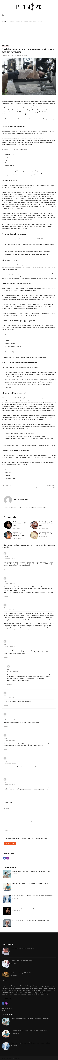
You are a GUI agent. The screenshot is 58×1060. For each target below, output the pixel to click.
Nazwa (6, 821)
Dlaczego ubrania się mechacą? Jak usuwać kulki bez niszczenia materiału (31, 871)
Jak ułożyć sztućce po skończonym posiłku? (22, 960)
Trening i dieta (5, 45)
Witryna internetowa (9, 830)
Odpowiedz (6, 569)
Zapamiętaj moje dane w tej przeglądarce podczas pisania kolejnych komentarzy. (26, 838)
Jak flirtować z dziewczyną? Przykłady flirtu (22, 973)
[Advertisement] (29, 33)
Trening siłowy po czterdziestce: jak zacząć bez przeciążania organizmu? (20, 533)
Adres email (33, 821)
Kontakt (4, 1010)
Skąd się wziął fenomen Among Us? (45, 487)
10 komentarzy (25, 55)
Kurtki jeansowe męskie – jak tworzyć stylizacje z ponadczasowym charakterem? (32, 895)
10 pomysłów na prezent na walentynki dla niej (22, 948)
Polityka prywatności (7, 1008)
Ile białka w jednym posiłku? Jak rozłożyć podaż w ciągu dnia (46, 523)
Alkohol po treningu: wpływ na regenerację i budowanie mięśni (20, 523)
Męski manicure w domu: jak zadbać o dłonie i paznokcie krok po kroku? (30, 883)
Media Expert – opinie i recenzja (11, 487)
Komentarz (7, 808)
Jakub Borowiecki (16, 55)
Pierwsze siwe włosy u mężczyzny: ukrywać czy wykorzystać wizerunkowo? (31, 920)
